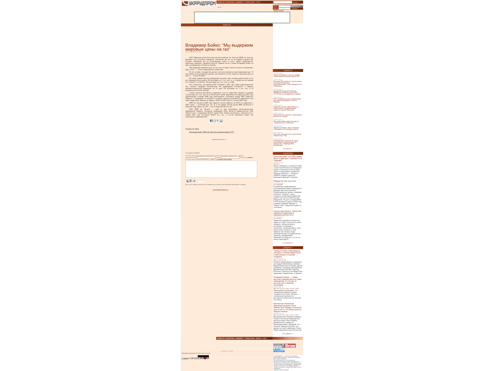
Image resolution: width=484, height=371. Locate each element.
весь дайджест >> (288, 333)
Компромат (192, 353)
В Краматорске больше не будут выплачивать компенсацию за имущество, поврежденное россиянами (286, 143)
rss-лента (298, 4)
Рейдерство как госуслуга (285, 181)
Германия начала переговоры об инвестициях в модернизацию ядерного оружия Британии (286, 108)
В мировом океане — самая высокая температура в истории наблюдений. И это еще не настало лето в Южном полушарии (287, 281)
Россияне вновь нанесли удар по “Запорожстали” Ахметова (286, 122)
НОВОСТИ (221, 2)
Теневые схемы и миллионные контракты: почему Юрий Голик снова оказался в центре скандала (287, 254)
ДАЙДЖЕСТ (240, 2)
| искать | (295, 2)
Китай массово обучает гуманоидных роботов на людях (288, 115)
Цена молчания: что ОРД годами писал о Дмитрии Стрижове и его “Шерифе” (288, 158)
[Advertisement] (214, 34)
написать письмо (288, 4)
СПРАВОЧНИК (250, 2)
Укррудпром (185, 353)
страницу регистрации (224, 159)
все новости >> (288, 148)
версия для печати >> (219, 139)
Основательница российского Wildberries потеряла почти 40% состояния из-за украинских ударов (287, 92)
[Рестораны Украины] (279, 346)
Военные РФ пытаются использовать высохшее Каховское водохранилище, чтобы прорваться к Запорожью (288, 83)
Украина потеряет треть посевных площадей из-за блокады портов (286, 128)
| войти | (295, 8)
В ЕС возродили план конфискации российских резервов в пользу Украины (287, 100)
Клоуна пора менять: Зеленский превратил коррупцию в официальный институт (287, 213)
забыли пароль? (279, 10)
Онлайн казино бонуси (203, 353)
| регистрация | (296, 6)
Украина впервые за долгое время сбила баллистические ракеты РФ (287, 75)
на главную (277, 4)
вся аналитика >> (288, 243)
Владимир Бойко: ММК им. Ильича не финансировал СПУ (211, 132)
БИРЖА (258, 338)
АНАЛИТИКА (230, 2)
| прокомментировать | (221, 190)
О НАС (258, 2)
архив (219, 7)
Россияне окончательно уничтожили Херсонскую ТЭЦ (287, 135)
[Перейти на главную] (198, 9)
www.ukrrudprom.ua (293, 361)
